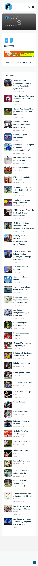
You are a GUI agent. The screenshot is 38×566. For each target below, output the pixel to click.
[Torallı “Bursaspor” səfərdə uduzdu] (8, 473)
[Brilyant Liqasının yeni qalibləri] (8, 335)
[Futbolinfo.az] (8, 7)
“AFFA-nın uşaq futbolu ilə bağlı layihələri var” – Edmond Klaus (23, 213)
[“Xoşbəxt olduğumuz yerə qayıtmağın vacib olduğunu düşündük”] (8, 147)
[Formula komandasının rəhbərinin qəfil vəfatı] (8, 160)
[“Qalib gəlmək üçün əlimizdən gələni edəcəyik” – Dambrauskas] (8, 225)
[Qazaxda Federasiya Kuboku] (8, 279)
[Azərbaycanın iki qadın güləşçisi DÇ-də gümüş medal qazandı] (8, 521)
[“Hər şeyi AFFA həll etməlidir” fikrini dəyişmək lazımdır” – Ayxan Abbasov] (8, 238)
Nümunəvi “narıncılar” (21, 168)
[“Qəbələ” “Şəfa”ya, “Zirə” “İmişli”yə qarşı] (8, 433)
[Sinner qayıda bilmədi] (8, 375)
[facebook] (11, 62)
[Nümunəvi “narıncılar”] (8, 170)
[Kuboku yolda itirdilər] (8, 365)
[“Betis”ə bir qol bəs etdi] (8, 443)
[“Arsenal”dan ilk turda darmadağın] (8, 453)
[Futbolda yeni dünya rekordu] (8, 423)
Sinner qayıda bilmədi (21, 373)
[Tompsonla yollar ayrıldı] (8, 384)
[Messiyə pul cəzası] (8, 414)
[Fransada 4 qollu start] (8, 463)
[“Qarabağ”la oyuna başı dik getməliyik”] (8, 345)
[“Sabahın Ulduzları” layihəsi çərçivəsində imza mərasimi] (8, 124)
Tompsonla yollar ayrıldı (22, 382)
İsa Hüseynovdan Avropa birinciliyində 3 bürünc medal (23, 509)
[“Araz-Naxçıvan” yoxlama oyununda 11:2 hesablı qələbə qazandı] (8, 98)
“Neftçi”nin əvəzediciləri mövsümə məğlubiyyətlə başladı (23, 496)
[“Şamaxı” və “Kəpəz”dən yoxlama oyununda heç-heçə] (8, 111)
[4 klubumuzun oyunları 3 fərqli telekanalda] (8, 202)
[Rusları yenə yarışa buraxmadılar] (8, 137)
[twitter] (15, 62)
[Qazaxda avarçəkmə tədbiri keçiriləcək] (8, 289)
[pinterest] (18, 62)
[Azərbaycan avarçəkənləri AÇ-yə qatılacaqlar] (8, 312)
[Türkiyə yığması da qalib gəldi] (8, 394)
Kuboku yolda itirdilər (21, 363)
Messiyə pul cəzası (20, 411)
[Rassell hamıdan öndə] (8, 404)
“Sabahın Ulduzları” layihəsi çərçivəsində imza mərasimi (21, 124)
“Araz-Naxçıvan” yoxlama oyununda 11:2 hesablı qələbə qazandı (23, 99)
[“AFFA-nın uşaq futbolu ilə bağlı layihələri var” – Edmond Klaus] (8, 212)
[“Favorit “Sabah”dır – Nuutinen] (8, 269)
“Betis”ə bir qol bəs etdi (22, 441)
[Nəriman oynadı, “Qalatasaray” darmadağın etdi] (8, 483)
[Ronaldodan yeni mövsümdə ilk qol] (8, 325)
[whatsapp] (27, 62)
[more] (30, 62)
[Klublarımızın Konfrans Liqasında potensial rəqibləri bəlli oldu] (8, 299)
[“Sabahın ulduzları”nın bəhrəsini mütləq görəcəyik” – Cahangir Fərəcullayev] (8, 254)
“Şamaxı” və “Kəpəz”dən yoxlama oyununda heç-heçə (23, 111)
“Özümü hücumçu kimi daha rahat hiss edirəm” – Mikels (23, 190)
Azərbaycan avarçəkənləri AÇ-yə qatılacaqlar (21, 312)
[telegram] (21, 62)
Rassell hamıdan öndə (22, 402)
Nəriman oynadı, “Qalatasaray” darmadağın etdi (19, 483)
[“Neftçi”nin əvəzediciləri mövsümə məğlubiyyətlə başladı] (8, 496)
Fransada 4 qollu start (21, 461)
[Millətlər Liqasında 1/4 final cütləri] (8, 179)
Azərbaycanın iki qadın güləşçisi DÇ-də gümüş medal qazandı (22, 521)
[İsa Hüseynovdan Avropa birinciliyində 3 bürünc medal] (8, 508)
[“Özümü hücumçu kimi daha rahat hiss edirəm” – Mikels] (8, 189)
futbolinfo (14, 16)
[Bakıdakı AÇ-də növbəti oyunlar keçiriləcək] (8, 355)
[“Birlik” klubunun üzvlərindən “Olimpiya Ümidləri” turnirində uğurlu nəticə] (8, 83)
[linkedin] (24, 62)
